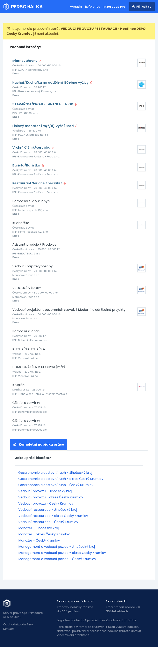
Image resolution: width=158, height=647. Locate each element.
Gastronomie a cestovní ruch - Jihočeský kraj (55, 472)
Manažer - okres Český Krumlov (44, 534)
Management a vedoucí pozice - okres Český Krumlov (62, 552)
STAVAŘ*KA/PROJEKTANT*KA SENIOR (43, 104)
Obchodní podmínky (18, 624)
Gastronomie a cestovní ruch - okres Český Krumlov (60, 478)
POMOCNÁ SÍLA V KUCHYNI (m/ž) (38, 367)
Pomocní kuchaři (26, 331)
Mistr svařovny (25, 61)
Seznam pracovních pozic (75, 601)
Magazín (76, 7)
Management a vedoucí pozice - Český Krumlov (57, 559)
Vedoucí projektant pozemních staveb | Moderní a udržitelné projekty (68, 309)
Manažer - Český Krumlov (39, 540)
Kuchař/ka (20, 223)
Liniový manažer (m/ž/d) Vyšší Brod (43, 126)
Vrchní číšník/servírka (31, 147)
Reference (92, 7)
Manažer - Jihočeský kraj (38, 528)
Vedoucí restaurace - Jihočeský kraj (47, 509)
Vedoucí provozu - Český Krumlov (45, 503)
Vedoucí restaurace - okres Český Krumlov (53, 515)
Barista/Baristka (26, 165)
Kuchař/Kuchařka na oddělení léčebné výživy (50, 82)
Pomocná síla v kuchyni (31, 201)
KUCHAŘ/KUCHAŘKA (28, 349)
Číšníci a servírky (26, 403)
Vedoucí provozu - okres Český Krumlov (50, 497)
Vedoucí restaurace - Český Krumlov (48, 522)
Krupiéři (18, 385)
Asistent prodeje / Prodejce (34, 244)
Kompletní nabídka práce (41, 444)
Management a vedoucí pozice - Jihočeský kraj (56, 546)
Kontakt (8, 629)
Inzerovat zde (114, 7)
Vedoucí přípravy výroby (32, 266)
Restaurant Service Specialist (37, 183)
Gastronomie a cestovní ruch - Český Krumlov (55, 485)
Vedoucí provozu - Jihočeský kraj (45, 491)
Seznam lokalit (116, 601)
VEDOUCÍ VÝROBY (26, 288)
